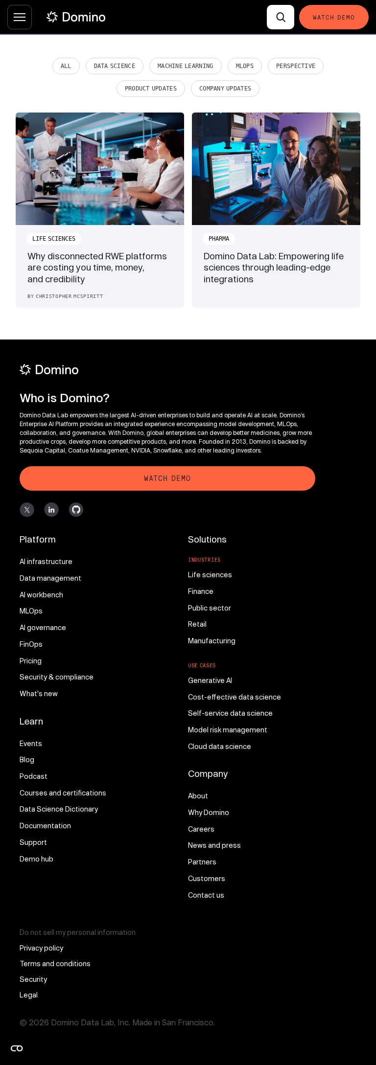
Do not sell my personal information (78, 932)
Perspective (295, 66)
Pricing (31, 661)
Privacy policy (41, 948)
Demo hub (36, 859)
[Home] (76, 17)
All (66, 66)
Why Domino (208, 812)
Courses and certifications (63, 793)
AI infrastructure (46, 561)
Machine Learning (185, 66)
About (198, 796)
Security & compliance (57, 677)
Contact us (206, 895)
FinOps (31, 644)
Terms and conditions (55, 963)
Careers (201, 829)
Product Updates (151, 88)
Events (31, 743)
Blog (27, 759)
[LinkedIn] (51, 509)
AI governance (43, 627)
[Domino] (167, 369)
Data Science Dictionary (59, 809)
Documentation (45, 825)
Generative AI (210, 680)
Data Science (114, 66)
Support (33, 842)
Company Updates (225, 88)
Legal (29, 995)
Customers (206, 878)
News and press (214, 845)
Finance (200, 591)
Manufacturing (211, 640)
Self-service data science (230, 713)
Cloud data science (219, 746)
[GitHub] (76, 509)
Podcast (33, 776)
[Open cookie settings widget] (16, 1048)
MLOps (245, 66)
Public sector (209, 608)
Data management (50, 578)
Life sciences (210, 574)
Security (33, 979)
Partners (202, 862)
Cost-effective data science (234, 697)
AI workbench (41, 594)
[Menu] (19, 17)
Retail (197, 624)
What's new (39, 693)
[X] (27, 509)
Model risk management (227, 729)
